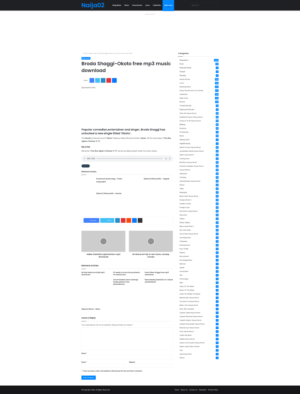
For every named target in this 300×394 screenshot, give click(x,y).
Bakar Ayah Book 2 (187, 226)
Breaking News (185, 87)
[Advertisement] (150, 32)
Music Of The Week (187, 290)
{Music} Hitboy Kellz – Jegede (156, 179)
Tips (181, 350)
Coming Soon (185, 159)
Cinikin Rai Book (185, 335)
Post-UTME (184, 249)
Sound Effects (185, 170)
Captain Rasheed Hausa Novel (191, 316)
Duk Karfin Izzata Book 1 (189, 211)
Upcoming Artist (186, 354)
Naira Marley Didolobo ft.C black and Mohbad (159, 281)
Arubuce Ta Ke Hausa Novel (190, 121)
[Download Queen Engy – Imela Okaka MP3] (88, 183)
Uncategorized (185, 237)
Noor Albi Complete (187, 309)
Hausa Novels (137, 5)
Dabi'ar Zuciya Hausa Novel (190, 147)
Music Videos (185, 222)
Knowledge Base (186, 260)
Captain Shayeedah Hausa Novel (192, 324)
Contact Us (193, 390)
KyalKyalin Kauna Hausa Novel (191, 117)
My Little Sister (185, 230)
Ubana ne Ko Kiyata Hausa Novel (192, 343)
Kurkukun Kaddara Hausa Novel (191, 166)
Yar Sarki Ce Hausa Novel (189, 301)
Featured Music (185, 68)
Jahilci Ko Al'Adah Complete (190, 294)
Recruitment (184, 256)
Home (85, 53)
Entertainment (185, 245)
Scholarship (184, 132)
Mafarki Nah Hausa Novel (189, 298)
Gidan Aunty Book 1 (187, 155)
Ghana (182, 185)
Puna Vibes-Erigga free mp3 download (157, 273)
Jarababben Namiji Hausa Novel (192, 151)
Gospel (182, 72)
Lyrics (147, 5)
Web (181, 283)
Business (183, 128)
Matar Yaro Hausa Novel (189, 305)
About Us (184, 390)
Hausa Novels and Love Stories (191, 90)
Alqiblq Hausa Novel (187, 339)
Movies (182, 102)
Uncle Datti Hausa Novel (189, 234)
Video (182, 189)
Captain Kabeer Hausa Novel (190, 320)
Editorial (183, 264)
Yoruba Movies (185, 106)
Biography (183, 192)
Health (182, 268)
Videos (182, 219)
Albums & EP (184, 140)
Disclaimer (202, 390)
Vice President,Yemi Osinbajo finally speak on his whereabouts (125, 282)
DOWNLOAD (85, 166)
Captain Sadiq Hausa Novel (190, 313)
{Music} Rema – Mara (90, 309)
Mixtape (183, 75)
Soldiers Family (185, 204)
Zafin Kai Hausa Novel (188, 113)
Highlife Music (185, 143)
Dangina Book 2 (185, 200)
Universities (184, 271)
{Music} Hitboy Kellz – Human (109, 193)
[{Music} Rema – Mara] (95, 293)
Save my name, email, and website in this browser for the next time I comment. (112, 371)
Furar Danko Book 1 (187, 331)
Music (126, 5)
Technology (184, 279)
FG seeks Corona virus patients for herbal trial (126, 273)
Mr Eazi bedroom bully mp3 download (93, 273)
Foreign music (185, 207)
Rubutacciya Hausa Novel (189, 328)
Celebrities (157, 5)
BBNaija (182, 124)
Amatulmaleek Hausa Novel (190, 181)
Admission (183, 174)
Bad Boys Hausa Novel (188, 162)
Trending (183, 177)
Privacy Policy (213, 390)
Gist (181, 275)
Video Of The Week (187, 286)
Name (84, 353)
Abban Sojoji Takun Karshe (190, 346)
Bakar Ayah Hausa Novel (189, 196)
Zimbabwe (183, 241)
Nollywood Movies (187, 109)
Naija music (168, 5)
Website (132, 362)
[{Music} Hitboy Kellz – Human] (88, 198)
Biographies (116, 5)
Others (182, 358)
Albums (182, 253)
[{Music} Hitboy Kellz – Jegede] (135, 183)
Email (84, 362)
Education (183, 215)
